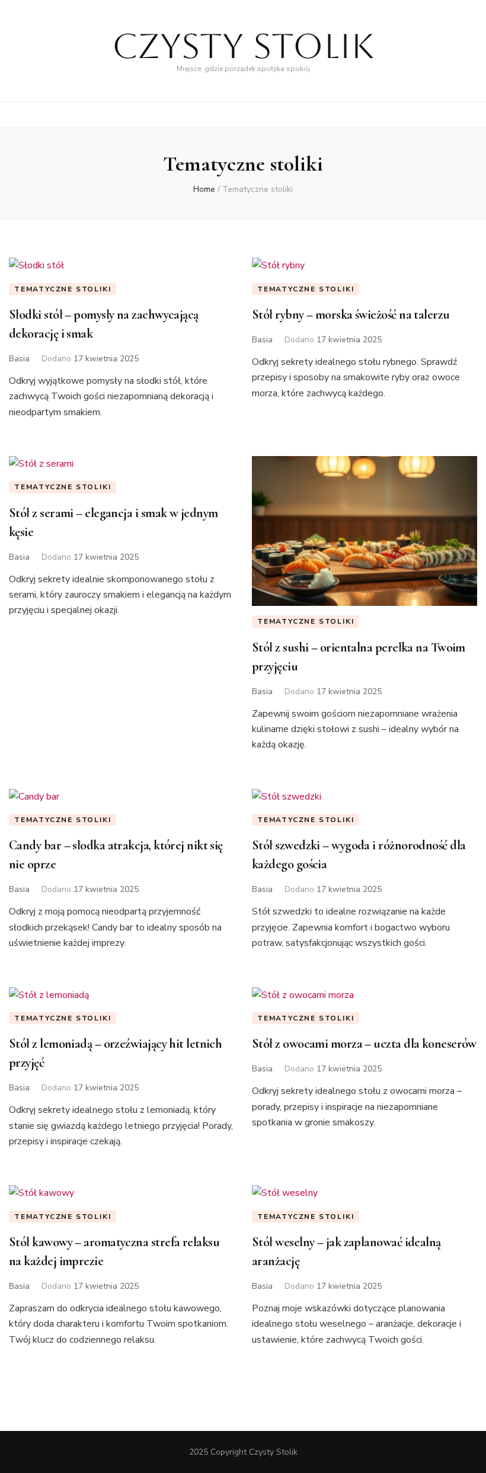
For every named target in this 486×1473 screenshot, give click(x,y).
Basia (19, 358)
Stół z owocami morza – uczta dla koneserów (364, 1043)
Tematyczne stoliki (62, 289)
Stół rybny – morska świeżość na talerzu (351, 314)
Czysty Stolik (243, 46)
